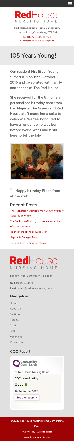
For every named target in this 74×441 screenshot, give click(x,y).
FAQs (13, 331)
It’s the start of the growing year (28, 231)
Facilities (15, 314)
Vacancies (16, 336)
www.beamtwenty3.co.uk (37, 437)
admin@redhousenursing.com (37, 40)
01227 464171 (35, 37)
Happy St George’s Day (23, 237)
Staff (13, 325)
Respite (14, 319)
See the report (25, 397)
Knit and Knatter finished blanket (28, 243)
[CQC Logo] (25, 366)
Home (13, 303)
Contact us (16, 342)
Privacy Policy (28, 432)
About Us (15, 308)
